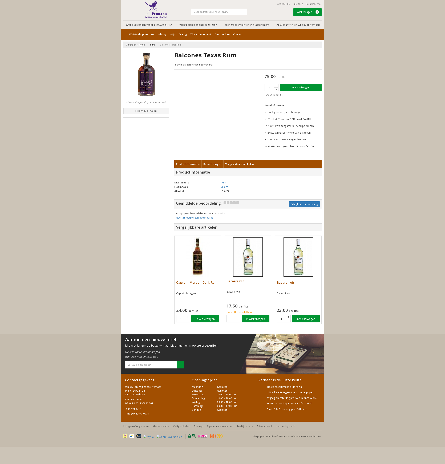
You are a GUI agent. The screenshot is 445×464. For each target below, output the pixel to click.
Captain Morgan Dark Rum (197, 283)
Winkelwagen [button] (307, 12)
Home (142, 44)
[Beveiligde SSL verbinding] (202, 436)
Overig (183, 34)
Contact (238, 34)
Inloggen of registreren (136, 426)
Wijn (172, 34)
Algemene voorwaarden (220, 426)
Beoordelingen (212, 164)
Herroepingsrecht (285, 426)
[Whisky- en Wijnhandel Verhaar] (156, 9)
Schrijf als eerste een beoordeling (194, 64)
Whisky (162, 34)
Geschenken (222, 34)
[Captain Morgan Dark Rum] (198, 257)
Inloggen (298, 3)
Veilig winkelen (181, 426)
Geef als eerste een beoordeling (194, 217)
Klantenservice (314, 3)
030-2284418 (283, 3)
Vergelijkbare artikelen (239, 164)
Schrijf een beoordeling (304, 204)
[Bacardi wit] (248, 257)
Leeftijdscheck (245, 426)
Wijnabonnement (200, 34)
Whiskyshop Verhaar (141, 34)
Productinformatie (188, 164)
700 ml (225, 186)
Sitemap (198, 426)
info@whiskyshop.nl (137, 413)
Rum (152, 44)
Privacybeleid (264, 426)
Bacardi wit (235, 281)
